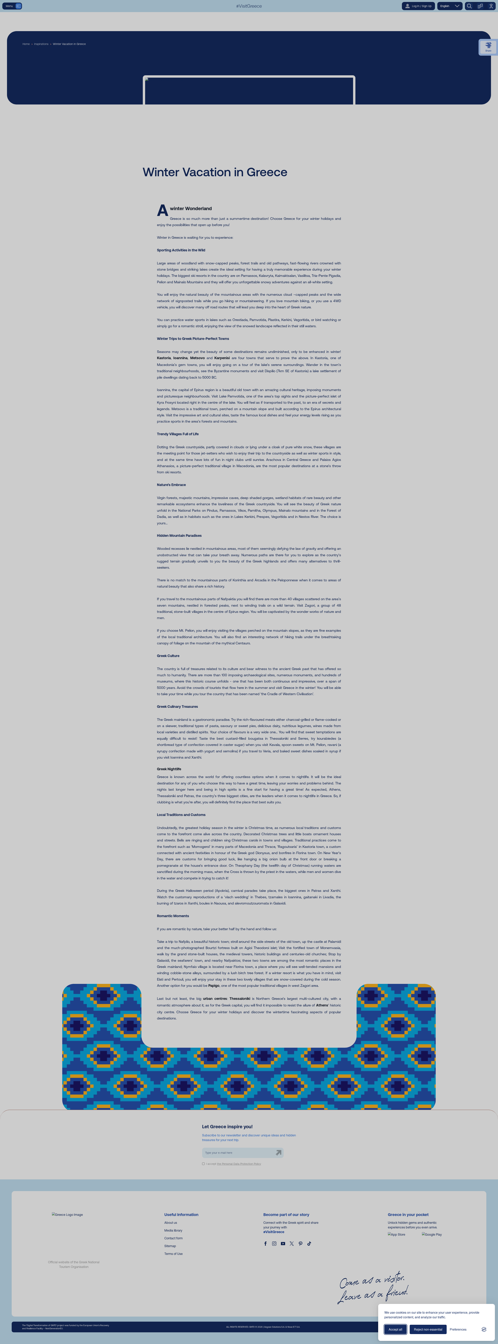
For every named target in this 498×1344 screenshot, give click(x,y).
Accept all (395, 1329)
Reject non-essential (428, 1329)
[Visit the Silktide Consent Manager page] (484, 1329)
